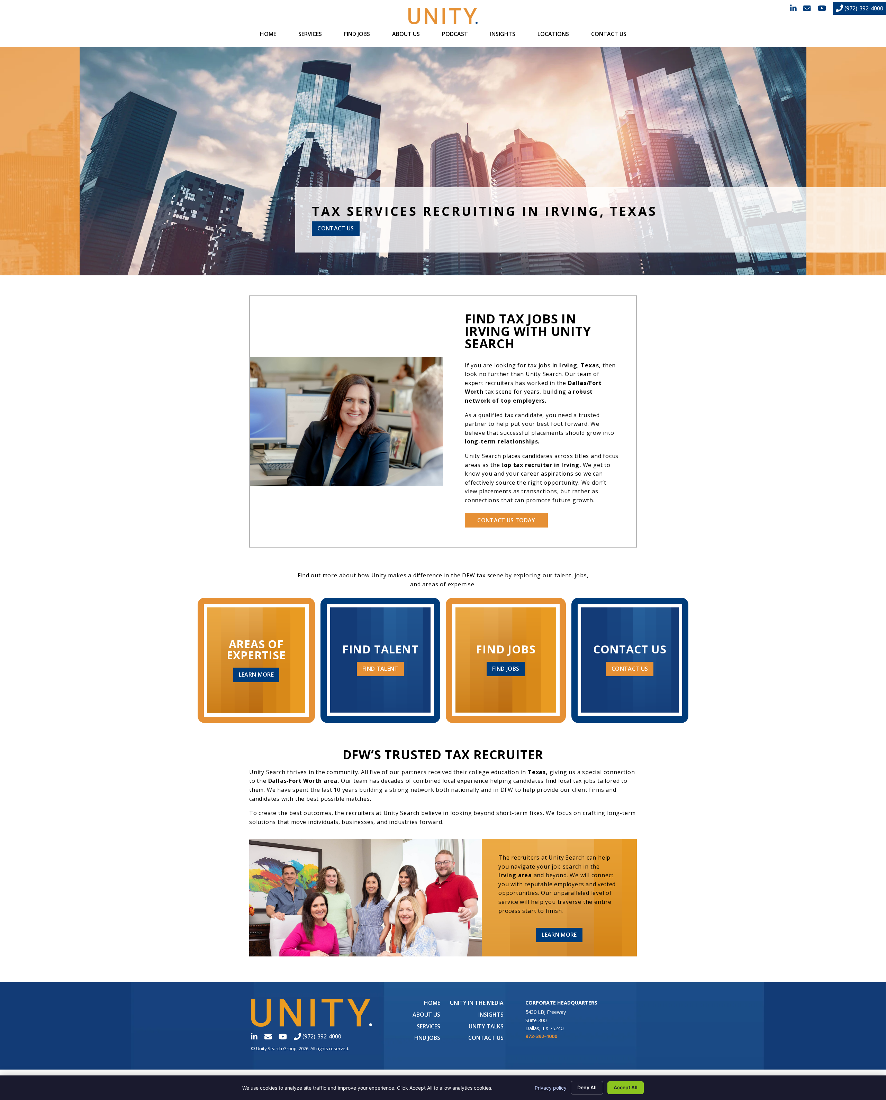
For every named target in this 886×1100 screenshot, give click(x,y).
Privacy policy (551, 1088)
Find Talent (380, 668)
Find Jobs (357, 34)
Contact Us (608, 34)
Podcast (455, 34)
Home (268, 34)
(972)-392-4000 (863, 8)
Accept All (626, 1087)
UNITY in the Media (477, 1003)
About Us (406, 34)
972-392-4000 (541, 1036)
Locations (553, 34)
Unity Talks (486, 1026)
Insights (502, 34)
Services (310, 34)
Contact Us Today (506, 520)
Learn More (256, 674)
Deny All (587, 1087)
